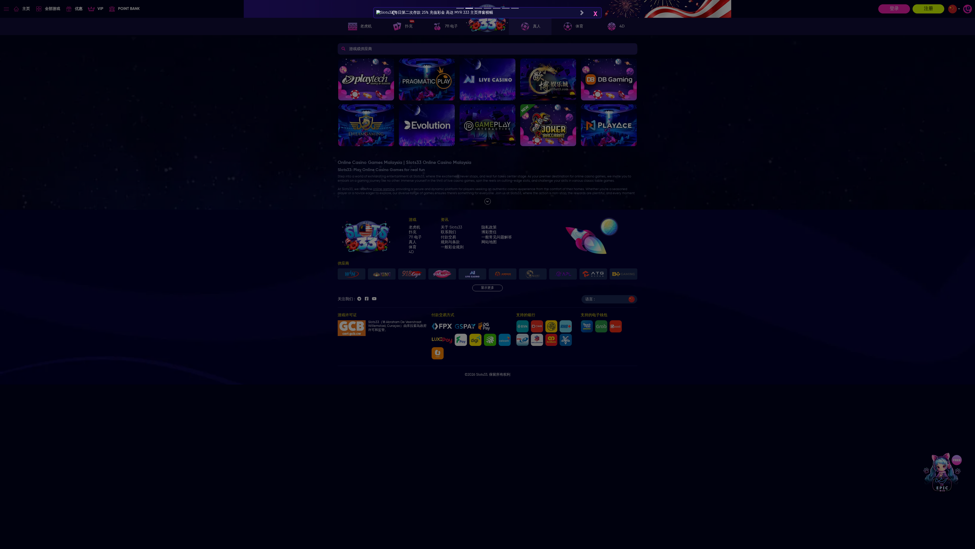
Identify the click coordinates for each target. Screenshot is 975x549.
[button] (393, 12)
